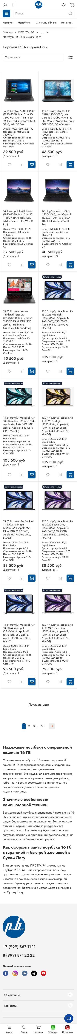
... (42, 32)
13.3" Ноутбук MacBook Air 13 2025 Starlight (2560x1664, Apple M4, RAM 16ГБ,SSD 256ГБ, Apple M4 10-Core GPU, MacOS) (57, 426)
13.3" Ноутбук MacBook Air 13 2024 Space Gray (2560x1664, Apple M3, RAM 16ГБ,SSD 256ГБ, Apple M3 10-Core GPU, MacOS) (57, 633)
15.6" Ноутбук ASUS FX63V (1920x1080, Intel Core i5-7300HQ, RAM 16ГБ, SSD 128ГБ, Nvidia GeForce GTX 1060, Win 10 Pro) (19, 117)
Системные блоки (46, 22)
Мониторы (67, 22)
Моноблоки (24, 22)
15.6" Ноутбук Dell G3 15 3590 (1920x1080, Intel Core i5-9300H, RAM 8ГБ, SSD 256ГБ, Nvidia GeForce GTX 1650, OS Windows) (58, 117)
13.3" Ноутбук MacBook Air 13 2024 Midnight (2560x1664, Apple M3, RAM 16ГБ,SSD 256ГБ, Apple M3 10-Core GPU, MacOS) (19, 633)
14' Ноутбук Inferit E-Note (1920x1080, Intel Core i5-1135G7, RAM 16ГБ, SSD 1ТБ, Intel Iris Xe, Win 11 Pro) (56, 217)
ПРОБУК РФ (26, 32)
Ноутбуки (8, 22)
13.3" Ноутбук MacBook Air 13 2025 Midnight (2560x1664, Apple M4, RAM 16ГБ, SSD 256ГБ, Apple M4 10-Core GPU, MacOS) (57, 319)
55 (42, 726)
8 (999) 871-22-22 (19, 955)
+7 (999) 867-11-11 (19, 946)
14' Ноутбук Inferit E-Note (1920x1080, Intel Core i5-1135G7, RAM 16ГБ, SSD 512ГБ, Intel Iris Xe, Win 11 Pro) (18, 217)
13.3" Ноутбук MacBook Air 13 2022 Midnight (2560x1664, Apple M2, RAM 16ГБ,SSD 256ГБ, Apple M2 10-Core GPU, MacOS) (19, 529)
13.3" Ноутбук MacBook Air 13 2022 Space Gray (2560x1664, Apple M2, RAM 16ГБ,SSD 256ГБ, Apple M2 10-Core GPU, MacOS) (57, 529)
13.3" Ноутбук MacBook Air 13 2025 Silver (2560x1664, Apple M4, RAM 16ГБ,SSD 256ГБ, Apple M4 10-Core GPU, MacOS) (19, 424)
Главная (8, 32)
